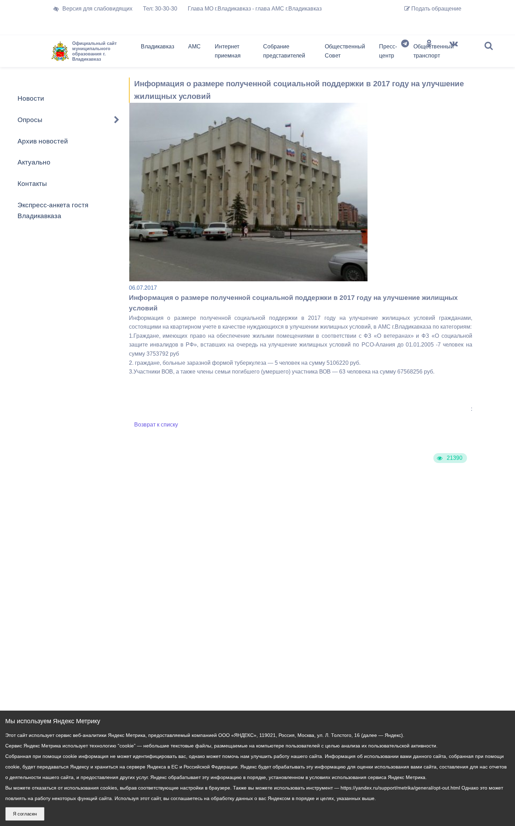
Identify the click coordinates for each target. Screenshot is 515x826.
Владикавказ (157, 46)
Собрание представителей (284, 51)
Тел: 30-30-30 (160, 9)
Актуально (34, 162)
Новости (31, 98)
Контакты (32, 183)
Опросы (30, 119)
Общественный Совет (345, 51)
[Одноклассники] (429, 52)
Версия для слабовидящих (97, 9)
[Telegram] (405, 52)
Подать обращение (435, 9)
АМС (194, 46)
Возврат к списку (156, 425)
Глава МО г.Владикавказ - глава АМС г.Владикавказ (255, 9)
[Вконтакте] (454, 52)
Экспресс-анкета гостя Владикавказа (53, 210)
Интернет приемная (228, 51)
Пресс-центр (388, 51)
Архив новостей (43, 141)
